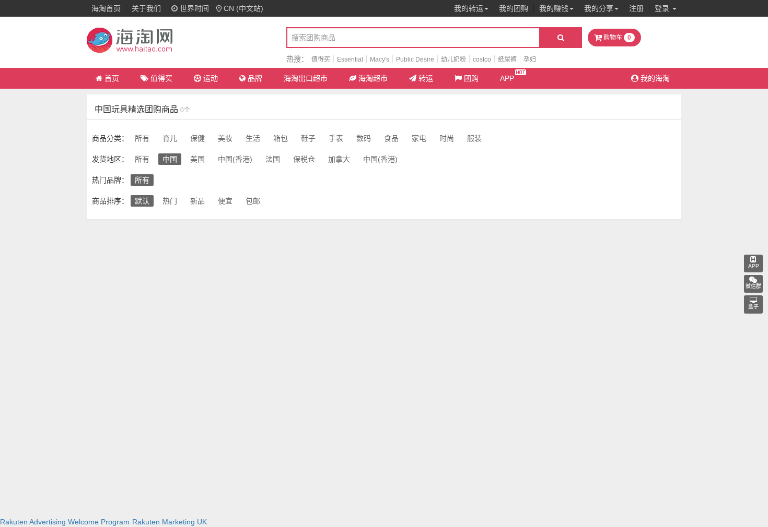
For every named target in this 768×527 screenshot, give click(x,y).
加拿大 (339, 159)
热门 (169, 201)
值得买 (320, 59)
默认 (142, 201)
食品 (391, 138)
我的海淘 (654, 78)
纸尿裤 (507, 59)
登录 (663, 8)
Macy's (379, 59)
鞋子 (308, 138)
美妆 (225, 138)
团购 (471, 78)
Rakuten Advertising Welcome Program (65, 522)
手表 (336, 138)
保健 (197, 138)
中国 (169, 159)
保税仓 (304, 159)
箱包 (280, 138)
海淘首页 (106, 8)
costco (482, 59)
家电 (419, 138)
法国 (272, 159)
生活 (253, 138)
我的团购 (513, 8)
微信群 (753, 286)
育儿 (169, 138)
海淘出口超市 (306, 78)
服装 (474, 138)
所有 (142, 138)
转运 (425, 78)
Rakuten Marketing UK (169, 522)
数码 (363, 138)
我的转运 (468, 8)
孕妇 (529, 59)
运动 (210, 78)
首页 (111, 78)
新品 (197, 201)
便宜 (225, 201)
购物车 (616, 37)
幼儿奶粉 (453, 59)
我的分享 (598, 8)
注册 (636, 8)
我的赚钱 (553, 8)
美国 (197, 159)
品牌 (255, 78)
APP (507, 78)
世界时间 (193, 8)
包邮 (253, 201)
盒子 (753, 307)
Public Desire (415, 59)
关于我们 (146, 8)
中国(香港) (235, 159)
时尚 (446, 138)
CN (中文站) (243, 8)
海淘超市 (373, 78)
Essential (350, 59)
